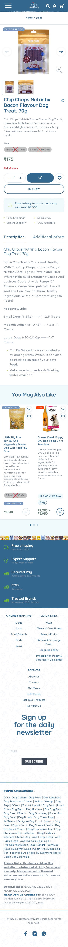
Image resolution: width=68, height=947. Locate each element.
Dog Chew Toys (43, 817)
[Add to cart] (60, 512)
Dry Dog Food (53, 809)
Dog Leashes (51, 797)
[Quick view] (29, 416)
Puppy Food (19, 825)
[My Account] (54, 6)
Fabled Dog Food (14, 841)
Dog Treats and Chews (18, 801)
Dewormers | (45, 852)
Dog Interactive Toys (40, 829)
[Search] (48, 6)
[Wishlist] (59, 178)
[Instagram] (34, 934)
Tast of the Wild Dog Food (38, 805)
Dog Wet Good (21, 848)
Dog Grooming (38, 813)
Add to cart (40, 178)
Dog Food (35, 797)
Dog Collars (19, 797)
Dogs (39, 17)
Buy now (34, 189)
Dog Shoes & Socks (41, 825)
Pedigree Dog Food (30, 821)
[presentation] (7, 52)
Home (29, 17)
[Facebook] (25, 934)
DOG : (7, 797)
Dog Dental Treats (15, 813)
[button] (30, 525)
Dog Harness (34, 809)
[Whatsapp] (43, 934)
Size (6, 143)
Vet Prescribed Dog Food (19, 852)
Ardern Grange (43, 801)
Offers (16, 805)
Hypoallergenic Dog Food (20, 845)
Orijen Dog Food (49, 837)
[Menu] (8, 5)
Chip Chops (13, 249)
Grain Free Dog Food (46, 848)
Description (14, 236)
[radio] (50, 496)
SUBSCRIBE (34, 761)
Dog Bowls (25, 817)
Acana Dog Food (26, 837)
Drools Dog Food (38, 841)
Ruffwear (9, 821)
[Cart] (62, 6)
